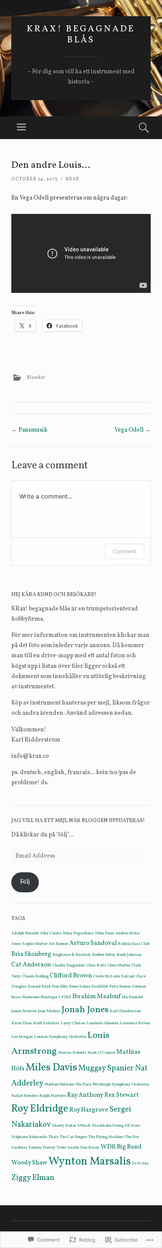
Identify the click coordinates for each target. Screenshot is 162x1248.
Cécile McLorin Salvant (114, 976)
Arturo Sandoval (93, 943)
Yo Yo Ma (140, 1163)
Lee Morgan (22, 1037)
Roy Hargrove (88, 1110)
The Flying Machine (106, 1137)
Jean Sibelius (49, 1011)
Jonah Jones (85, 1009)
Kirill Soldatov (46, 1023)
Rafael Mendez (24, 1096)
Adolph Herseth (25, 933)
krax (72, 179)
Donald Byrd (39, 986)
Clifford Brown (71, 975)
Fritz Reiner (120, 986)
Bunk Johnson (128, 955)
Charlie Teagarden (68, 965)
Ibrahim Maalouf (96, 996)
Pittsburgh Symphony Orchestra (120, 1084)
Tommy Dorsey (41, 1147)
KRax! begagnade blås (81, 34)
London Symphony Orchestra (60, 1037)
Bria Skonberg (31, 954)
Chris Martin (118, 965)
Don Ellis (60, 986)
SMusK (84, 1126)
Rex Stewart (121, 1095)
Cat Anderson (31, 964)
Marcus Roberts (72, 1053)
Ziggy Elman (32, 1177)
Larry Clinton (73, 1023)
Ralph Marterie (52, 1096)
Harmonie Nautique (39, 997)
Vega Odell (133, 430)
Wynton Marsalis (89, 1161)
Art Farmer (58, 944)
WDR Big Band (121, 1147)
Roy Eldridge (39, 1109)
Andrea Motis (127, 933)
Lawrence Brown (135, 1023)
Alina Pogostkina (78, 933)
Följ (25, 882)
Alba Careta (50, 933)
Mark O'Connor (101, 1053)
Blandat (36, 377)
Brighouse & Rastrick (71, 955)
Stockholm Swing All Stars (116, 1126)
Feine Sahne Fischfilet (88, 986)
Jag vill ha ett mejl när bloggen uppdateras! (78, 820)
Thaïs (53, 1137)
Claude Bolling (35, 976)
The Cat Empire (73, 1137)
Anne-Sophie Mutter (29, 944)
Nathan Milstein (59, 1084)
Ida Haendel (132, 997)
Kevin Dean (21, 1023)
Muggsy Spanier (106, 1068)
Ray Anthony (85, 1095)
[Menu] (21, 127)
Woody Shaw (29, 1162)
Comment (124, 551)
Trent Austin (68, 1147)
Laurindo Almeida (102, 1023)
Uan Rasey (89, 1147)
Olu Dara (83, 1084)
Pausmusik (29, 430)
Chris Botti (96, 965)
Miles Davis (51, 1068)
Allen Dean (104, 933)
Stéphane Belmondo (29, 1137)
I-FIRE (64, 997)
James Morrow (24, 1011)
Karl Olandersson (125, 1011)
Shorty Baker (64, 1126)
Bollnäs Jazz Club (134, 944)
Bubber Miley (103, 955)
